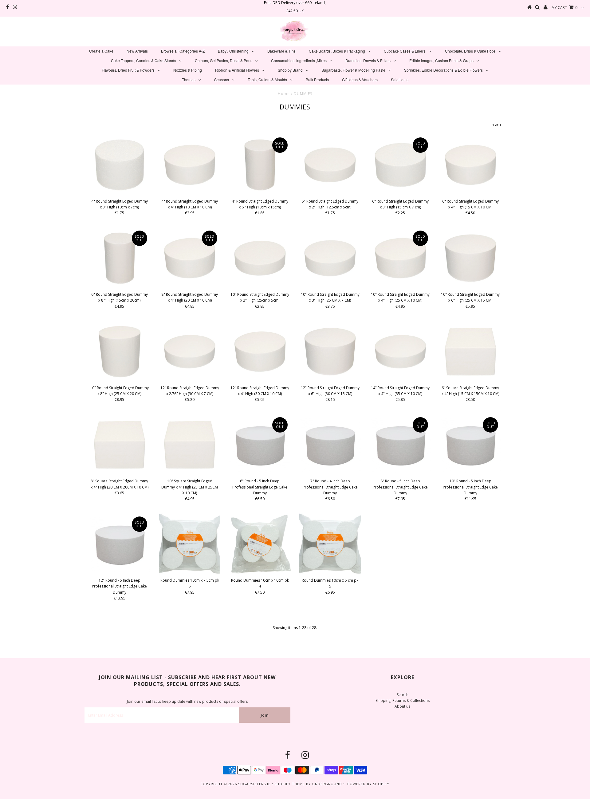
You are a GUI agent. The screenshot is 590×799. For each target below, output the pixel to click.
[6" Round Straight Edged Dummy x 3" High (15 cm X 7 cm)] (400, 165)
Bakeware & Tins (281, 50)
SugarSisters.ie (254, 783)
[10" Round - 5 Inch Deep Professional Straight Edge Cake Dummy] (470, 445)
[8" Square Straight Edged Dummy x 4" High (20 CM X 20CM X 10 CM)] (119, 445)
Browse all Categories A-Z (183, 50)
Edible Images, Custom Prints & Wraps (441, 60)
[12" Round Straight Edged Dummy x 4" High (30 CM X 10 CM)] (260, 351)
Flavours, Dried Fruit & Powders (128, 70)
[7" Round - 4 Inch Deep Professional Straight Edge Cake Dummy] (330, 445)
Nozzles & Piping (187, 70)
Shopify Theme (289, 783)
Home (284, 93)
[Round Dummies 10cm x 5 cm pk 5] (330, 544)
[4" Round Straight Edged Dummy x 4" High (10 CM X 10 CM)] (189, 165)
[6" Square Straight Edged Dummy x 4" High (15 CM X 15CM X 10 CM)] (470, 351)
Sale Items (399, 79)
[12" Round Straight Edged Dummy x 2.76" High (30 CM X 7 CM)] (189, 351)
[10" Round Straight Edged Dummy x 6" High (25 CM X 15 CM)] (470, 258)
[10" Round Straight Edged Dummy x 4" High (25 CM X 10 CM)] (400, 258)
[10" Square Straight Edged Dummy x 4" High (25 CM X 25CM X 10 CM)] (189, 445)
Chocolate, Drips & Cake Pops (470, 50)
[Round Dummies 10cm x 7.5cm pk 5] (189, 544)
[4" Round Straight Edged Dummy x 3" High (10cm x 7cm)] (119, 165)
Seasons (221, 79)
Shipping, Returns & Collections (403, 700)
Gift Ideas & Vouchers (360, 79)
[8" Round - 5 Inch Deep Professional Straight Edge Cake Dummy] (400, 445)
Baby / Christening (233, 50)
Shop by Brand (290, 70)
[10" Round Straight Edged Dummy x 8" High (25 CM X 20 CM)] (119, 351)
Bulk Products (317, 79)
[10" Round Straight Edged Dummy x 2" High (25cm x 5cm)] (260, 258)
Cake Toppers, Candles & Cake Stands (143, 60)
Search (402, 694)
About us (402, 706)
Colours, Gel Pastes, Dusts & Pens (223, 60)
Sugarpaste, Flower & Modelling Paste (353, 70)
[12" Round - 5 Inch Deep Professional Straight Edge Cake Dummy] (119, 544)
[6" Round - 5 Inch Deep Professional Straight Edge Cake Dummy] (260, 445)
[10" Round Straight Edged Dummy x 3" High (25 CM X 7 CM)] (330, 258)
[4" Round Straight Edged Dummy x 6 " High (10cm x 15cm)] (260, 165)
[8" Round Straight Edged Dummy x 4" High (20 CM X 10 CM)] (189, 258)
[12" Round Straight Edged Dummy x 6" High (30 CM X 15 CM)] (330, 351)
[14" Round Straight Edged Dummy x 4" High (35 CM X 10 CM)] (400, 351)
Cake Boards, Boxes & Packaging (337, 50)
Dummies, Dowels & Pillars (368, 60)
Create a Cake (101, 50)
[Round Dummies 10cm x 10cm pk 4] (260, 544)
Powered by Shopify (368, 783)
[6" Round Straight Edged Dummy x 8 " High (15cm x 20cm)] (119, 258)
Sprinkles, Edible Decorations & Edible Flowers (443, 70)
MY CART (564, 7)
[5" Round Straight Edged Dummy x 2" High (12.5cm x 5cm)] (330, 165)
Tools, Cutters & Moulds (267, 79)
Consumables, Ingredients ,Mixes (299, 60)
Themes (188, 79)
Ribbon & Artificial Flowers (237, 70)
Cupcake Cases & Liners (405, 50)
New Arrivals (137, 50)
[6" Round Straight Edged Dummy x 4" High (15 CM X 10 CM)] (470, 165)
